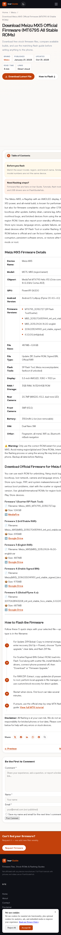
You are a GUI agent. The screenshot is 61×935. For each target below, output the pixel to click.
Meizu (13, 12)
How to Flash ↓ (47, 76)
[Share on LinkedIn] (27, 737)
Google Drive (15, 538)
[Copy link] (44, 737)
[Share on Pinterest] (38, 737)
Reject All (12, 928)
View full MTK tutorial (32, 707)
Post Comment (12, 818)
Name (8, 794)
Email (8, 804)
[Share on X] (15, 737)
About (5, 898)
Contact (6, 902)
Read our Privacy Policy (28, 922)
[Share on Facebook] (21, 737)
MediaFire (13, 514)
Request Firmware (14, 848)
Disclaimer (7, 907)
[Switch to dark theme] (23, 4)
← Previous (11, 748)
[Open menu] (56, 4)
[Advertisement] (30, 112)
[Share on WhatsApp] (32, 737)
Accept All (26, 928)
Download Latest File (20, 76)
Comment (11, 767)
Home (5, 12)
